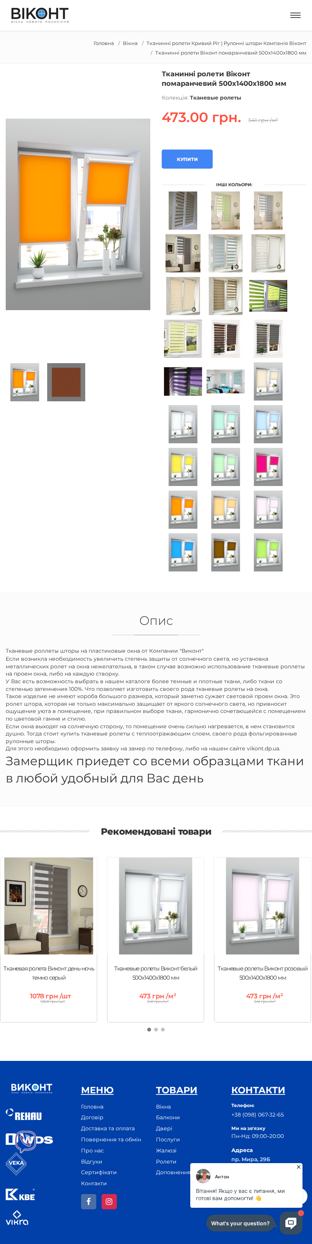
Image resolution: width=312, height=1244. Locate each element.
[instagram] (109, 1201)
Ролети (166, 1161)
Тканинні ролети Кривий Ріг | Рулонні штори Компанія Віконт (226, 43)
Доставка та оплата (108, 1128)
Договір (92, 1117)
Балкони (168, 1117)
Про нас (92, 1150)
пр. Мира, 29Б (250, 1159)
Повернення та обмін (111, 1139)
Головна (104, 43)
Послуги (168, 1139)
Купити (187, 159)
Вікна (130, 43)
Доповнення (173, 1172)
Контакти (94, 1183)
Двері (164, 1128)
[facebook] (88, 1201)
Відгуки (91, 1161)
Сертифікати (99, 1172)
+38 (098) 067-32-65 (257, 1114)
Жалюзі (166, 1150)
